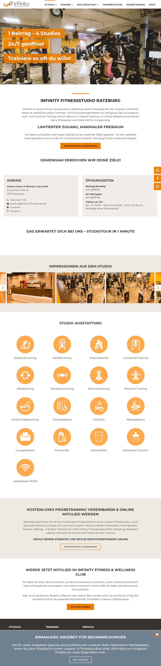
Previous (3, 288)
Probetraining (135, 5)
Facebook (14, 207)
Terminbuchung (113, 5)
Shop (152, 5)
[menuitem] (50, 5)
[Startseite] (17, 4)
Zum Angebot (80, 660)
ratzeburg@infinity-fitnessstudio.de (27, 204)
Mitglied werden (81, 607)
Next (158, 288)
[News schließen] (157, 634)
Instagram (14, 211)
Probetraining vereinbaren (80, 146)
